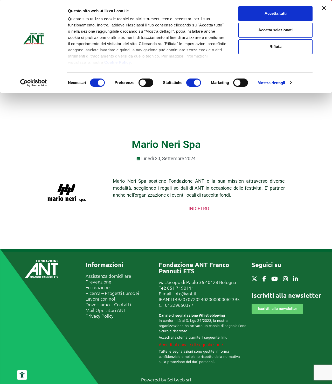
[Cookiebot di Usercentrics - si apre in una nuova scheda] (33, 83)
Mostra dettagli (271, 83)
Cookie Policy (117, 62)
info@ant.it (185, 293)
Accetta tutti (276, 13)
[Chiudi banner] (324, 8)
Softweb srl (179, 379)
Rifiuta (275, 46)
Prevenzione (98, 282)
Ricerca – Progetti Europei (112, 293)
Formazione (98, 287)
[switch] (146, 83)
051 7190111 (180, 288)
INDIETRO (199, 208)
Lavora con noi (100, 299)
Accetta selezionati (275, 30)
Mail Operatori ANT (106, 310)
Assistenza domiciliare (108, 276)
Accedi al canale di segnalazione (191, 344)
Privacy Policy (100, 316)
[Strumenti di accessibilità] (22, 375)
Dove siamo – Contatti (108, 304)
